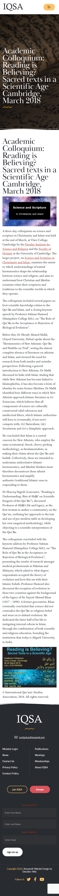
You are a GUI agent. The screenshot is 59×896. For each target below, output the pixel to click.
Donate (40, 789)
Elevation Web (29, 871)
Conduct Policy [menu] (10, 773)
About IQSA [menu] (41, 767)
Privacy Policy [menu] (10, 767)
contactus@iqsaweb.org (32, 737)
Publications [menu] (41, 749)
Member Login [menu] (10, 749)
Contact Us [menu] (8, 761)
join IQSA (17, 789)
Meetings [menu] (40, 755)
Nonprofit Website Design (36, 868)
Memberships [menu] (42, 761)
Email (29, 831)
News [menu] (5, 755)
